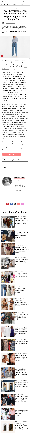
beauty (9, 4)
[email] (22, 204)
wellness (21, 4)
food (14, 4)
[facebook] (11, 204)
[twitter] (15, 204)
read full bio (16, 191)
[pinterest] (1, 56)
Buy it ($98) (11, 154)
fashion (3, 4)
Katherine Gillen (10, 23)
